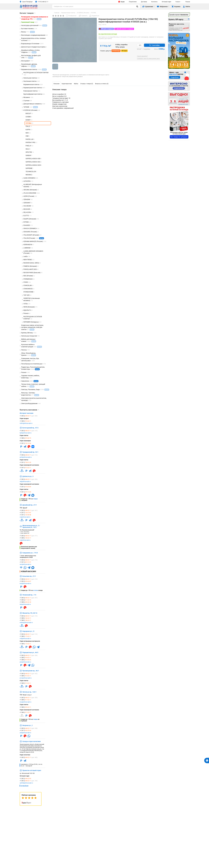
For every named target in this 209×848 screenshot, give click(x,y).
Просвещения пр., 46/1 (30, 671)
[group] (74, 40)
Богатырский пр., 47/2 (30, 428)
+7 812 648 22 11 (43, 2)
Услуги (177, 2)
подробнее (24, 786)
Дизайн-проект (178, 15)
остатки (35, 590)
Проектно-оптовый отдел (31, 770)
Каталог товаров (27, 13)
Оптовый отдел (166, 2)
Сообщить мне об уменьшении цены (148, 58)
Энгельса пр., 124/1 (29, 692)
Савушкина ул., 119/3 (30, 553)
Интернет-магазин (26, 413)
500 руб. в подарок (107, 29)
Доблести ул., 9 (27, 476)
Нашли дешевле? (142, 56)
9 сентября (156, 45)
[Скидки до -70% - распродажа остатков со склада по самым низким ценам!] (179, 122)
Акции (123, 2)
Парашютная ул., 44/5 (30, 652)
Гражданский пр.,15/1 (30, 452)
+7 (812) (28, 416)
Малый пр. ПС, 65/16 (29, 613)
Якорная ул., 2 (27, 725)
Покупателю (133, 2)
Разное (187, 2)
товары (35, 499)
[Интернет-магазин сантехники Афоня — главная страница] (28, 8)
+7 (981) (25, 421)
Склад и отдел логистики (31, 741)
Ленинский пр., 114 (29, 595)
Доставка (144, 2)
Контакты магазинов (29, 410)
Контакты (154, 2)
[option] (56, 83)
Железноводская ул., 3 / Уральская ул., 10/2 (31, 526)
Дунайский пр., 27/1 (29, 505)
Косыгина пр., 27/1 (29, 576)
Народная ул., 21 (28, 631)
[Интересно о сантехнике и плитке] (179, 86)
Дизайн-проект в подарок (125, 29)
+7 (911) (25, 443)
